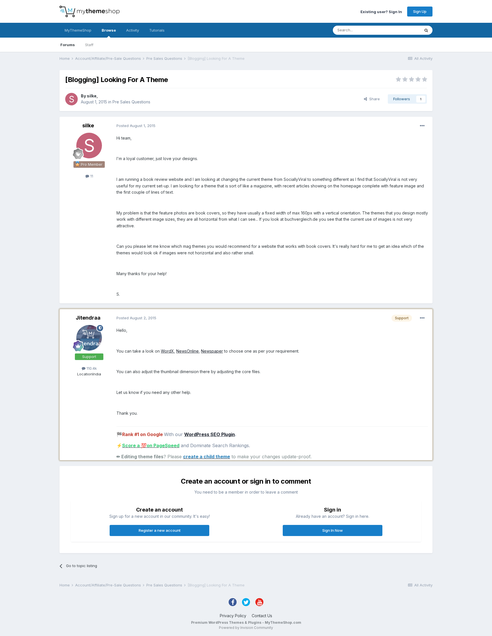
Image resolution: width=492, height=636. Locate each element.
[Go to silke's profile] (71, 99)
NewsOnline (187, 351)
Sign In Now (332, 530)
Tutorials (157, 30)
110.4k (91, 368)
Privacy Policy (233, 615)
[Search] (426, 30)
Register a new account (160, 530)
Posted (135, 125)
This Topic (403, 30)
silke (92, 95)
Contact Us (262, 615)
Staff (89, 44)
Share (373, 99)
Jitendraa (88, 318)
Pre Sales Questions (131, 101)
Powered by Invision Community (246, 627)
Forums (67, 44)
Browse (109, 30)
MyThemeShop (78, 30)
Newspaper (212, 351)
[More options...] (422, 125)
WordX (167, 351)
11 (91, 176)
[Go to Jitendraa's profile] (89, 338)
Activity (132, 30)
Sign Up (420, 11)
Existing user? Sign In (381, 11)
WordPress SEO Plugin (209, 434)
